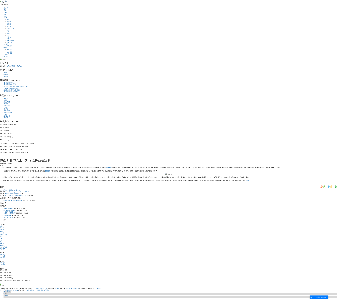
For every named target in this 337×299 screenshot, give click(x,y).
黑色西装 (6, 103)
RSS (13, 290)
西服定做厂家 (16, 190)
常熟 (42, 290)
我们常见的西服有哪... (10, 210)
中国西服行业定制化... (10, 212)
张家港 (38, 290)
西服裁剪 (2, 190)
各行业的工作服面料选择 (11, 193)
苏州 (32, 290)
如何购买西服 (7, 215)
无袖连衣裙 (7, 116)
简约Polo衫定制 (8, 112)
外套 (8, 33)
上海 (27, 290)
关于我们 (6, 56)
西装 (5, 9)
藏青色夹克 (7, 102)
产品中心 (6, 18)
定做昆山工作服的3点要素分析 (12, 90)
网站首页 (6, 7)
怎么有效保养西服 (8, 217)
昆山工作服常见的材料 (10, 84)
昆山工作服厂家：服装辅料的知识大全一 (16, 195)
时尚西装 (6, 109)
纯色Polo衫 (7, 105)
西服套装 (9, 42)
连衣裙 (5, 107)
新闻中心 (6, 47)
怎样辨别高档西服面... (10, 214)
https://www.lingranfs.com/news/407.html (17, 192)
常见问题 (9, 53)
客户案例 (6, 44)
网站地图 (8, 290)
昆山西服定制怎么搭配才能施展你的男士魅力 (16, 86)
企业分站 (2, 290)
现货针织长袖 (10, 28)
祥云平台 (57, 288)
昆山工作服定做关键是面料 (11, 91)
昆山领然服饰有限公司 (72, 288)
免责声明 (99, 288)
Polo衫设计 (7, 110)
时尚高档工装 (10, 40)
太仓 (45, 290)
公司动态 (9, 49)
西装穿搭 (6, 117)
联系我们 (6, 54)
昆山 (35, 290)
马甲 (8, 32)
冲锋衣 (5, 14)
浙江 (47, 290)
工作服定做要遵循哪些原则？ (11, 88)
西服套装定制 (8, 190)
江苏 (29, 290)
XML (16, 290)
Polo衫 (5, 16)
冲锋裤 (9, 39)
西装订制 (6, 98)
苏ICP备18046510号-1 (41, 288)
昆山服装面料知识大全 (10, 83)
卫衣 (8, 30)
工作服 (5, 12)
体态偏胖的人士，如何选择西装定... (13, 200)
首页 (7, 66)
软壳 (8, 35)
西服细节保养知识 (8, 208)
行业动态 (9, 51)
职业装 (5, 11)
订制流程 (2, 264)
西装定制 (6, 100)
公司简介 (2, 263)
